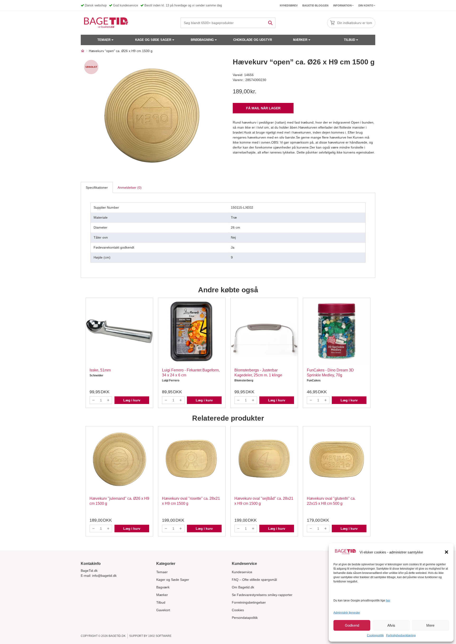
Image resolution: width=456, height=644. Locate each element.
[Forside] (83, 51)
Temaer (103, 40)
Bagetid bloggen (315, 5)
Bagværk (163, 587)
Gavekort (163, 610)
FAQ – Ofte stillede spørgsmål (254, 580)
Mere (430, 625)
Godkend (352, 625)
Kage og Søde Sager (153, 40)
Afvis (391, 625)
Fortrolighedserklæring (401, 635)
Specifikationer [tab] (97, 187)
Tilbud (349, 40)
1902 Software (159, 636)
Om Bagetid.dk (243, 587)
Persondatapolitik (245, 618)
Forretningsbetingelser (249, 602)
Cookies (238, 610)
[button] (446, 552)
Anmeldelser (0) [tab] (130, 187)
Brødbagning (202, 40)
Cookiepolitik (375, 635)
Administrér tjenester (346, 612)
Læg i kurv (131, 400)
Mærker (300, 40)
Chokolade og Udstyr (252, 40)
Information (342, 5)
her (388, 600)
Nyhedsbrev (289, 5)
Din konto (365, 5)
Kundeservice (242, 572)
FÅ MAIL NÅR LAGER (263, 108)
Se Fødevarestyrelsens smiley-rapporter (262, 595)
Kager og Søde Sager (172, 580)
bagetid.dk (117, 636)
